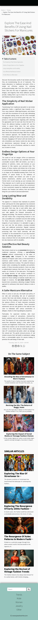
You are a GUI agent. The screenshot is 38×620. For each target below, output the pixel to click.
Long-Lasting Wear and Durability (11, 68)
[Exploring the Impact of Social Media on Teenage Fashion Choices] (19, 423)
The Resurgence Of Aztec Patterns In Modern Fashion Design (19, 539)
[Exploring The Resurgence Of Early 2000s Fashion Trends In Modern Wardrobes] (19, 495)
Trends (9, 10)
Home (3, 10)
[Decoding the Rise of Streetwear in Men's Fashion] (19, 366)
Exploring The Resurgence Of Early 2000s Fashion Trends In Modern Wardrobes (18, 510)
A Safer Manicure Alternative (10, 75)
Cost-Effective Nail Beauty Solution (12, 71)
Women (19, 602)
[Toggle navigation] (3, 3)
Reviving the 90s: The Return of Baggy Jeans (19, 406)
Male (19, 598)
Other (19, 609)
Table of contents (10, 59)
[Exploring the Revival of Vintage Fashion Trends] (19, 558)
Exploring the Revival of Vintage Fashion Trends (17, 570)
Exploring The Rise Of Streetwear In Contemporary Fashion (16, 476)
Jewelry (19, 605)
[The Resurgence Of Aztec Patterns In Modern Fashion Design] (19, 525)
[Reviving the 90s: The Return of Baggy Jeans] (19, 394)
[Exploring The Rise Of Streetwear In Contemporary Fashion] (19, 462)
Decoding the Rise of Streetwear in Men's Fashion (19, 377)
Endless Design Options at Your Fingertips (13, 65)
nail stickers (25, 236)
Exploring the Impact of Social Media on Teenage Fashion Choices (19, 435)
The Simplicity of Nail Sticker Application (13, 62)
